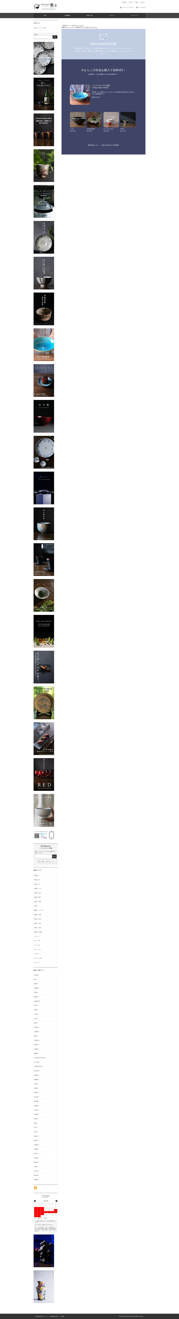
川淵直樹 (36, 1031)
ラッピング (37, 962)
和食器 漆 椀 (37, 914)
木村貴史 (36, 1049)
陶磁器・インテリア (39, 910)
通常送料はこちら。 (94, 145)
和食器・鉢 (37, 884)
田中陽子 (36, 1088)
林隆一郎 (36, 1136)
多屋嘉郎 (36, 1101)
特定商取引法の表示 (54, 1316)
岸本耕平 (36, 1044)
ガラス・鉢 (37, 945)
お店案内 (62, 1316)
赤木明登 (36, 975)
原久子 (35, 1127)
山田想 (35, 1166)
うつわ (142, 2)
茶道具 (35, 906)
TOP (44, 15)
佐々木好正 (37, 1062)
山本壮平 (36, 1171)
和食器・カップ (38, 888)
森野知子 (36, 1162)
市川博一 (36, 1005)
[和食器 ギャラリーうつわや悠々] (46, 11)
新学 (35, 979)
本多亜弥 (36, 1145)
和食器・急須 (37, 893)
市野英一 (36, 1010)
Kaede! (36, 1018)
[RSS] (35, 1188)
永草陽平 (36, 1105)
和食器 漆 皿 (37, 919)
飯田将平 (36, 996)
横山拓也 (36, 1175)
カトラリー (37, 936)
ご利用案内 (67, 15)
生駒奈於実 (37, 1001)
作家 (136, 2)
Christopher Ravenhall (39, 1057)
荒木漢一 (36, 992)
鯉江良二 (36, 1036)
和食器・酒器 (37, 897)
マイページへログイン (128, 7)
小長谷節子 (37, 1040)
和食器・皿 (37, 879)
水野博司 (36, 1149)
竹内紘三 (36, 1084)
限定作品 (36, 875)
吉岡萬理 (36, 1179)
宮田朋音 (36, 1158)
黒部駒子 (36, 1053)
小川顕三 (36, 1014)
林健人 (35, 1123)
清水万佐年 (37, 1071)
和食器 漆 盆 (37, 927)
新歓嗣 (35, 983)
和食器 (124, 2)
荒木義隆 (36, 988)
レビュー (111, 15)
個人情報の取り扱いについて (41, 1316)
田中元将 (36, 1097)
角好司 (35, 1023)
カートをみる (141, 7)
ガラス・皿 (37, 940)
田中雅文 (36, 1092)
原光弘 (35, 1131)
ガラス (130, 2)
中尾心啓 (36, 1110)
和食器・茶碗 (37, 901)
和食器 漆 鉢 (37, 923)
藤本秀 (35, 1140)
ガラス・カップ (38, 949)
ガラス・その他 (38, 958)
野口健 (35, 1118)
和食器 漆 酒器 (38, 932)
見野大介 (36, 1153)
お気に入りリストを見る (40, 28)
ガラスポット (37, 953)
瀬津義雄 (36, 1079)
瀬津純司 (36, 1075)
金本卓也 (36, 1027)
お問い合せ (89, 15)
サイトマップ (134, 15)
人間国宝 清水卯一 (38, 1066)
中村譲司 (36, 1114)
